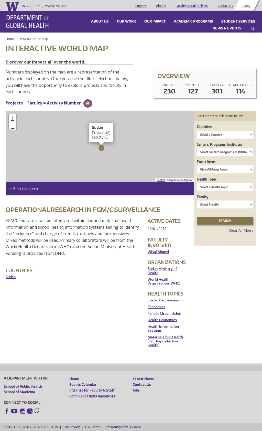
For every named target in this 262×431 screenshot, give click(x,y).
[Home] (27, 21)
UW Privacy (71, 427)
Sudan (11, 277)
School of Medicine (19, 392)
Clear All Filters (241, 230)
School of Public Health (23, 386)
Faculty (203, 197)
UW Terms (92, 427)
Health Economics (162, 320)
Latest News (143, 379)
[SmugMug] (38, 411)
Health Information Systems (163, 329)
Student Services (238, 21)
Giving (246, 5)
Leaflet (161, 180)
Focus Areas (206, 162)
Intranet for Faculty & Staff (91, 390)
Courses (141, 5)
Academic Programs (193, 21)
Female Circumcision (164, 314)
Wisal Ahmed (158, 252)
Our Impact (155, 21)
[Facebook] (7, 411)
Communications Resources (92, 396)
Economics (156, 307)
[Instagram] (23, 411)
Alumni (161, 5)
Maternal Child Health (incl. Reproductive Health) (165, 341)
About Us (99, 21)
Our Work (126, 21)
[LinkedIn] (30, 411)
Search (252, 28)
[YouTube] (15, 411)
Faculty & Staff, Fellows (192, 5)
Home (10, 39)
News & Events (226, 28)
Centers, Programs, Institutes (219, 144)
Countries (204, 126)
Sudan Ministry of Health (162, 271)
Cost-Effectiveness (163, 300)
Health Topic (206, 179)
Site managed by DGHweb (123, 427)
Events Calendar (82, 384)
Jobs (136, 390)
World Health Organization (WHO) (164, 282)
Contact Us (225, 5)
